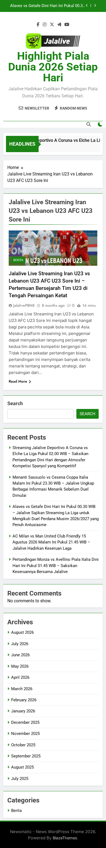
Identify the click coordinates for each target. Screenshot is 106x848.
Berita (18, 260)
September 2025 (25, 756)
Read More (18, 381)
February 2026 (23, 699)
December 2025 (25, 722)
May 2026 (20, 666)
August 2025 (22, 767)
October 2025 (23, 745)
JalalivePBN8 (24, 305)
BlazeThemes (65, 838)
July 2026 (19, 643)
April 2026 (20, 677)
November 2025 (25, 733)
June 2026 (20, 654)
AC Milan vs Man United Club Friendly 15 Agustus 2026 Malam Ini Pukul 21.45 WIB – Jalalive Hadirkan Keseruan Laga (51, 542)
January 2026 (23, 711)
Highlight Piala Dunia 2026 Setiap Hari (53, 67)
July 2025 (19, 778)
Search (15, 403)
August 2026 (22, 632)
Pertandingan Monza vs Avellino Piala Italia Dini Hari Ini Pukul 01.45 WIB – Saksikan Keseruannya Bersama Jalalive (56, 565)
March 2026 (21, 688)
